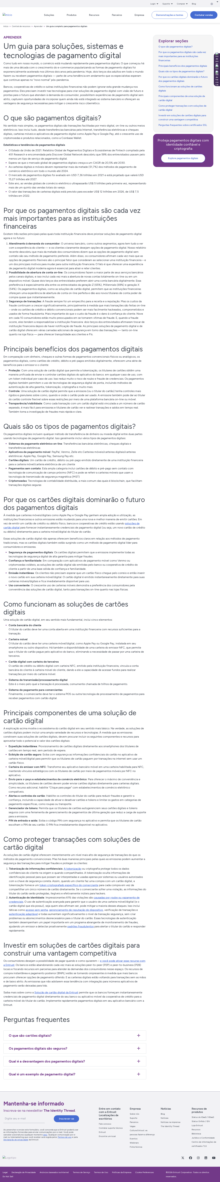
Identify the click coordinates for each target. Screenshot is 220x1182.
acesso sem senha (37, 910)
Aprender (38, 26)
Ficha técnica (136, 1147)
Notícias (164, 1118)
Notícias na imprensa (170, 1122)
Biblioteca (196, 1133)
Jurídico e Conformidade (203, 1138)
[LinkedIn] (206, 1158)
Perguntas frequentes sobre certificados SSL (182, 125)
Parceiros (134, 1122)
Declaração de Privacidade (24, 1172)
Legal (5, 1172)
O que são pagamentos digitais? (175, 46)
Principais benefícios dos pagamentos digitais (182, 65)
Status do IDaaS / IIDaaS (203, 1117)
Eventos (134, 1138)
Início (5, 26)
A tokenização (72, 868)
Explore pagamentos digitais (183, 158)
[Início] (7, 15)
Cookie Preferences (144, 1172)
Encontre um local (107, 1136)
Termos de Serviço (81, 1172)
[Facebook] (190, 1158)
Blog (194, 4)
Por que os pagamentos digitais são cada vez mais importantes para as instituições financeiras (182, 56)
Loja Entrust (197, 1125)
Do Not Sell (8, 1176)
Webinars (134, 1143)
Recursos (196, 1129)
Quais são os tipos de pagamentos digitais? (181, 71)
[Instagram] (198, 1158)
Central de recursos (21, 26)
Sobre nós (134, 1114)
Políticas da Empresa (122, 1172)
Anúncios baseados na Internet (54, 1172)
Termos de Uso (101, 1172)
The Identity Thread (170, 1126)
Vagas (132, 1126)
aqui (45, 1135)
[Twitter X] (183, 1158)
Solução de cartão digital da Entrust (56, 992)
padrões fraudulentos (80, 926)
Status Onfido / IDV (201, 1121)
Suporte (133, 1118)
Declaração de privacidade (15, 1140)
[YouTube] (213, 1158)
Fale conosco (105, 1124)
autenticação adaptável (23, 914)
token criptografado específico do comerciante (69, 885)
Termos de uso (65, 1137)
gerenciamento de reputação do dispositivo (76, 910)
